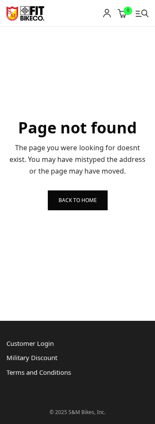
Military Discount (31, 357)
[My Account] (107, 13)
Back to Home (78, 200)
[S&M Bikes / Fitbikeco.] (25, 13)
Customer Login (30, 343)
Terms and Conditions (38, 372)
